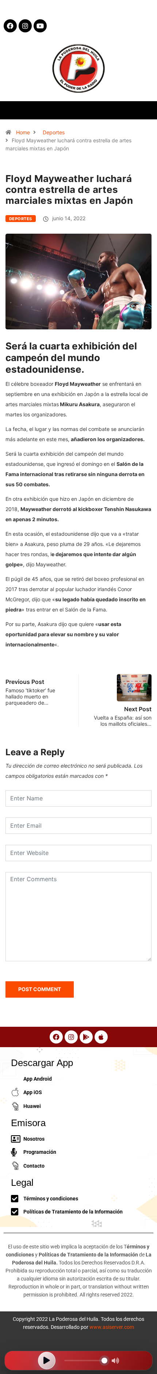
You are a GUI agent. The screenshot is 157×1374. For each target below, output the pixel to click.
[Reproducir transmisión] (46, 1360)
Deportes (54, 132)
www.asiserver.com (111, 1327)
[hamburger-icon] (145, 110)
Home (23, 132)
